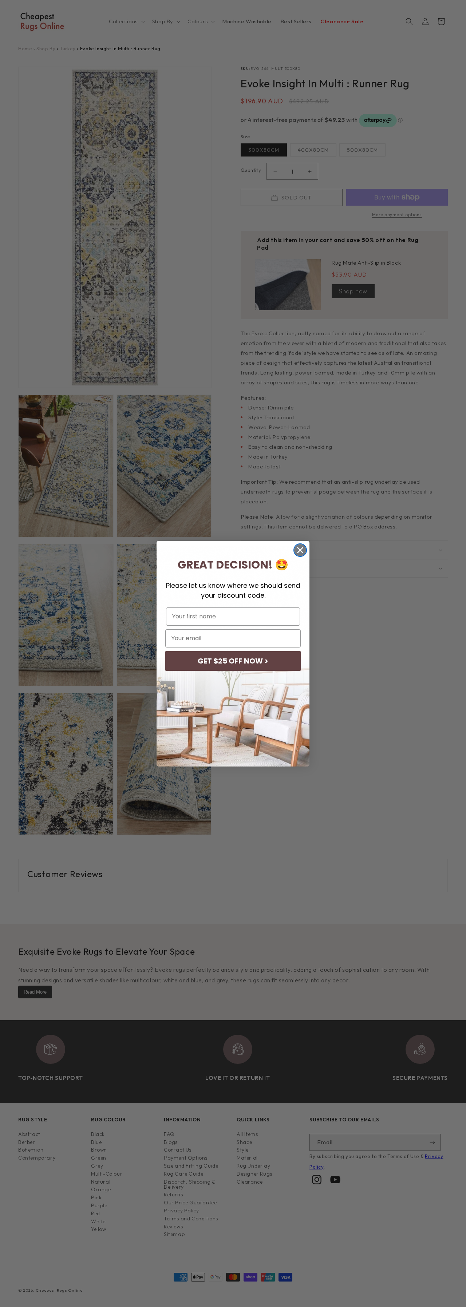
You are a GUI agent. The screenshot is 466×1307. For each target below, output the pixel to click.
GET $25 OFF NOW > (233, 661)
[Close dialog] (300, 550)
